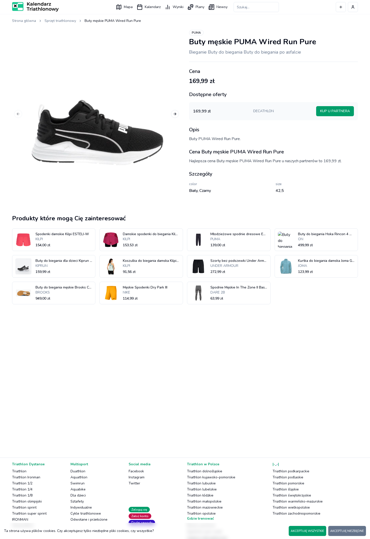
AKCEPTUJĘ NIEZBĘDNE (347, 531)
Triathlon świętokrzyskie (292, 495)
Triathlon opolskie (201, 513)
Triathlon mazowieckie (205, 507)
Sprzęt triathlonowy (60, 20)
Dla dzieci (78, 495)
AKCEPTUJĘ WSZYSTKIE (307, 531)
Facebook (136, 471)
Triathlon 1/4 (22, 489)
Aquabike (78, 489)
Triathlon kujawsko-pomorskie (211, 477)
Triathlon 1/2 (22, 483)
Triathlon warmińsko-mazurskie (298, 501)
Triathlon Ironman (26, 477)
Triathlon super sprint (29, 513)
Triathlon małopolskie (204, 501)
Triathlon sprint (24, 507)
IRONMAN (20, 519)
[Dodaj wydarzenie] (341, 7)
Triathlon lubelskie (202, 489)
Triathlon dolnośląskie (204, 471)
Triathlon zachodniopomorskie (296, 513)
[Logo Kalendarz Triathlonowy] (35, 7)
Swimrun (77, 483)
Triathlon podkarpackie (291, 471)
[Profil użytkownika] (353, 7)
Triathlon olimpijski (27, 501)
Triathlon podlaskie (288, 477)
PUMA (196, 33)
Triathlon (19, 471)
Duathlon (77, 471)
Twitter (134, 483)
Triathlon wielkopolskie (291, 507)
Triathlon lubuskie (201, 483)
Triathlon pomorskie (288, 483)
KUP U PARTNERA (335, 111)
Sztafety (77, 501)
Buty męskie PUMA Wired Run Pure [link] (113, 20)
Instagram (136, 477)
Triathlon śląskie (286, 489)
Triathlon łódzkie (200, 495)
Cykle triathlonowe (85, 513)
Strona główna (24, 20)
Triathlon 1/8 (22, 495)
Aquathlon (78, 477)
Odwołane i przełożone (88, 519)
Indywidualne (81, 507)
